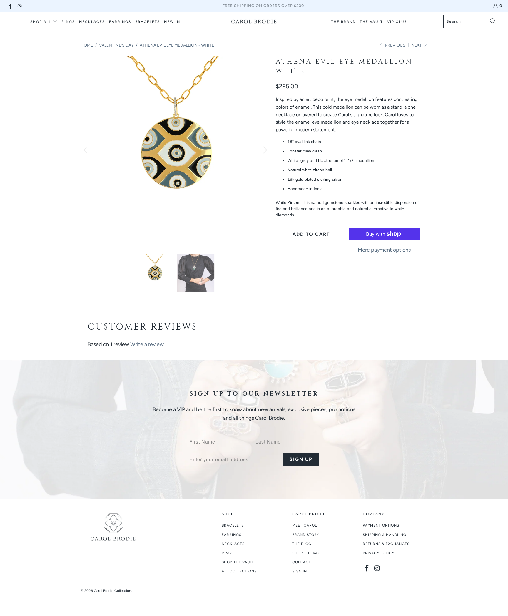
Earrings (231, 535)
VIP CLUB (397, 22)
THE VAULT (371, 22)
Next (417, 45)
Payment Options (381, 525)
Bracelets (233, 525)
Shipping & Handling (384, 535)
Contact (301, 562)
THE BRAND (343, 22)
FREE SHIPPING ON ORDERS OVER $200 (263, 6)
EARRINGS (120, 22)
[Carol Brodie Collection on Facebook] (10, 6)
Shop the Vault (238, 562)
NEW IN (172, 22)
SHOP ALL (40, 22)
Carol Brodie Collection (112, 591)
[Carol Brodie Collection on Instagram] (19, 6)
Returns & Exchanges (386, 544)
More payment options (384, 250)
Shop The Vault (308, 553)
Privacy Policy (378, 553)
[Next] (264, 150)
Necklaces (233, 544)
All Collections (239, 571)
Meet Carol (304, 525)
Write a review (147, 344)
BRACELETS (147, 22)
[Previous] (86, 150)
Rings (68, 22)
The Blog (301, 544)
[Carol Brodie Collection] (254, 21)
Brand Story (305, 535)
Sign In (299, 571)
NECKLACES (92, 22)
